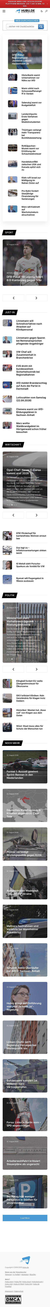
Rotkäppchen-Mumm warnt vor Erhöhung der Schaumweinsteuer (31, 149)
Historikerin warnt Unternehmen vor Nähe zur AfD (31, 78)
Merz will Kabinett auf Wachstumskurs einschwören (31, 210)
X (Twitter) (16, 1275)
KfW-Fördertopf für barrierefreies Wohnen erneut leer (31, 536)
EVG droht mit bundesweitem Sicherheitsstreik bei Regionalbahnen (28, 370)
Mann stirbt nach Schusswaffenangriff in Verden (31, 91)
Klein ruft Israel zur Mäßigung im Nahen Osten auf (31, 180)
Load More (25, 1218)
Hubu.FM (18, 1282)
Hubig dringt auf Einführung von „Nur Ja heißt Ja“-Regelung (24, 1006)
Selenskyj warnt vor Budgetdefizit (32, 104)
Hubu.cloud (26, 1282)
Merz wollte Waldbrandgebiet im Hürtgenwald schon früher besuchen (31, 427)
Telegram (8, 1275)
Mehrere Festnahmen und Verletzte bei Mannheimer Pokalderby (22, 929)
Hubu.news (9, 1282)
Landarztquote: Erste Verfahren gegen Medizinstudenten (31, 118)
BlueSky (33, 1275)
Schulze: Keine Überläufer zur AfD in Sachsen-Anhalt (23, 969)
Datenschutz (18, 1291)
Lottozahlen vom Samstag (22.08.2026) (31, 399)
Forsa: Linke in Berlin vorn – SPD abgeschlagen (24, 1124)
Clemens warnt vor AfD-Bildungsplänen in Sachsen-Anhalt (30, 412)
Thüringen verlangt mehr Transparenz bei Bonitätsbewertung (31, 134)
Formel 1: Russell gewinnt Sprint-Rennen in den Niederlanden (22, 774)
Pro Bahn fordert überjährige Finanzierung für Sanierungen (30, 195)
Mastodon (25, 1275)
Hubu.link (28, 1284)
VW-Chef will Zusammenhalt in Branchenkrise (26, 354)
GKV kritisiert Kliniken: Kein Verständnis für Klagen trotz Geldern (30, 698)
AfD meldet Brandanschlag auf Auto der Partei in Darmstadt (31, 386)
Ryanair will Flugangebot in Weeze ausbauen (30, 579)
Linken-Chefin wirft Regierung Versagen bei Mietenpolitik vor (21, 1045)
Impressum (9, 1291)
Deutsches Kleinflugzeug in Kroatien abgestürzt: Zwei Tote (24, 813)
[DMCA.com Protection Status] (13, 1299)
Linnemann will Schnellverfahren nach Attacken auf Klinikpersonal (29, 325)
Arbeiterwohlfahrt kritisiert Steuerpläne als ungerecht (23, 1162)
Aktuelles (16, 51)
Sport (24, 51)
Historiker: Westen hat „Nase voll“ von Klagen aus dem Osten (31, 713)
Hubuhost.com (37, 1282)
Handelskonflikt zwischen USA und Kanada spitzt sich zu (31, 165)
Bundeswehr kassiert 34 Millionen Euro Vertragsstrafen (22, 1084)
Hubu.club (9, 1284)
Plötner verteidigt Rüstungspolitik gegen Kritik (24, 853)
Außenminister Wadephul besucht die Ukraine (22, 892)
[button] (4, 11)
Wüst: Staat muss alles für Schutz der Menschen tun (29, 727)
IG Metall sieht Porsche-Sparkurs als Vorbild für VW (30, 565)
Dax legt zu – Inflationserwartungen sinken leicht (31, 550)
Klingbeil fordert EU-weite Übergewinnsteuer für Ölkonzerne (29, 684)
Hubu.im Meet (19, 1284)
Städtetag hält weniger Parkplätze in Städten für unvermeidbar (22, 1199)
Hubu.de (26, 1267)
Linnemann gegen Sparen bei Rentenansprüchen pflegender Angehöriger (30, 340)
